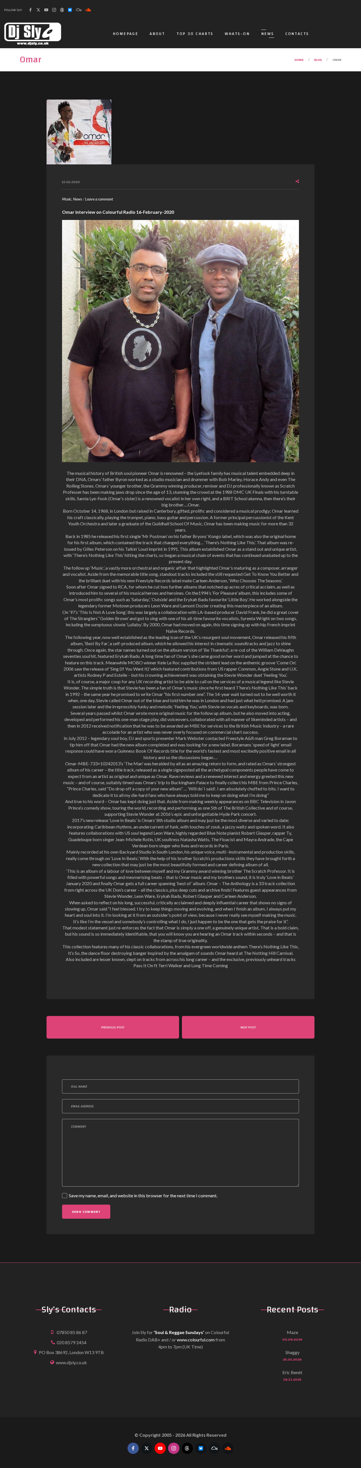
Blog (318, 59)
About (157, 34)
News (267, 34)
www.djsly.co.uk (71, 1362)
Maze (292, 1332)
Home (298, 59)
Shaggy (292, 1352)
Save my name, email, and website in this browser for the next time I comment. (143, 1195)
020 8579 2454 (71, 1342)
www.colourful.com (196, 1339)
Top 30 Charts (195, 34)
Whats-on (237, 34)
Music (66, 199)
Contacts (297, 34)
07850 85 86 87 (72, 1332)
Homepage (125, 34)
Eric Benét (292, 1372)
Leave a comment (99, 199)
